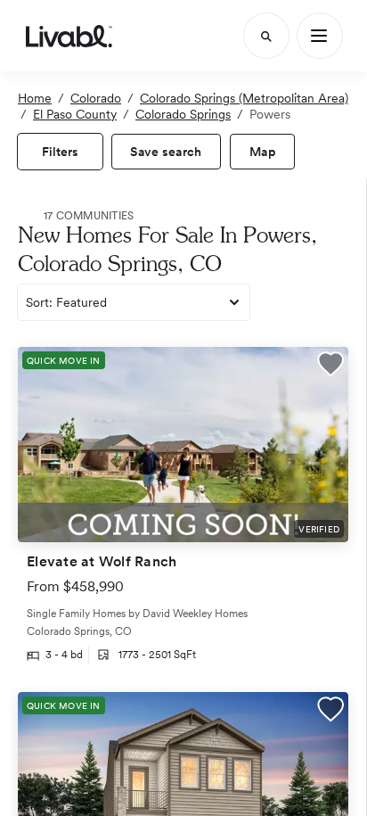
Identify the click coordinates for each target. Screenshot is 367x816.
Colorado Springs (183, 114)
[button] (330, 366)
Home (35, 98)
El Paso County (75, 114)
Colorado (95, 98)
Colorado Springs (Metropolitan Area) (244, 98)
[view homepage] (69, 35)
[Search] (266, 35)
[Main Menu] (320, 35)
